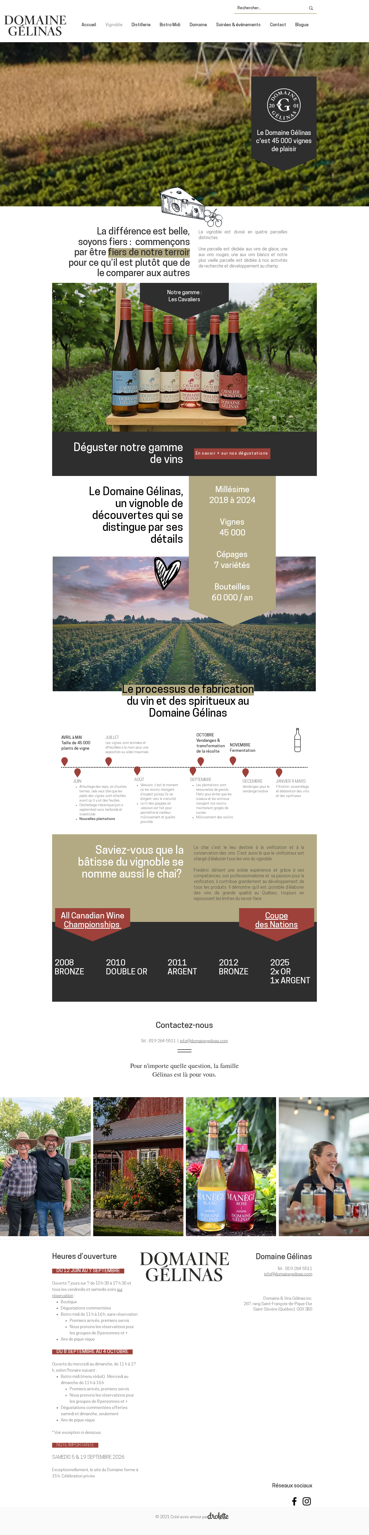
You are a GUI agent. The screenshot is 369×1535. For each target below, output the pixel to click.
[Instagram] (306, 1501)
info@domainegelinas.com (204, 1041)
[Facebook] (294, 1501)
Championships (92, 925)
